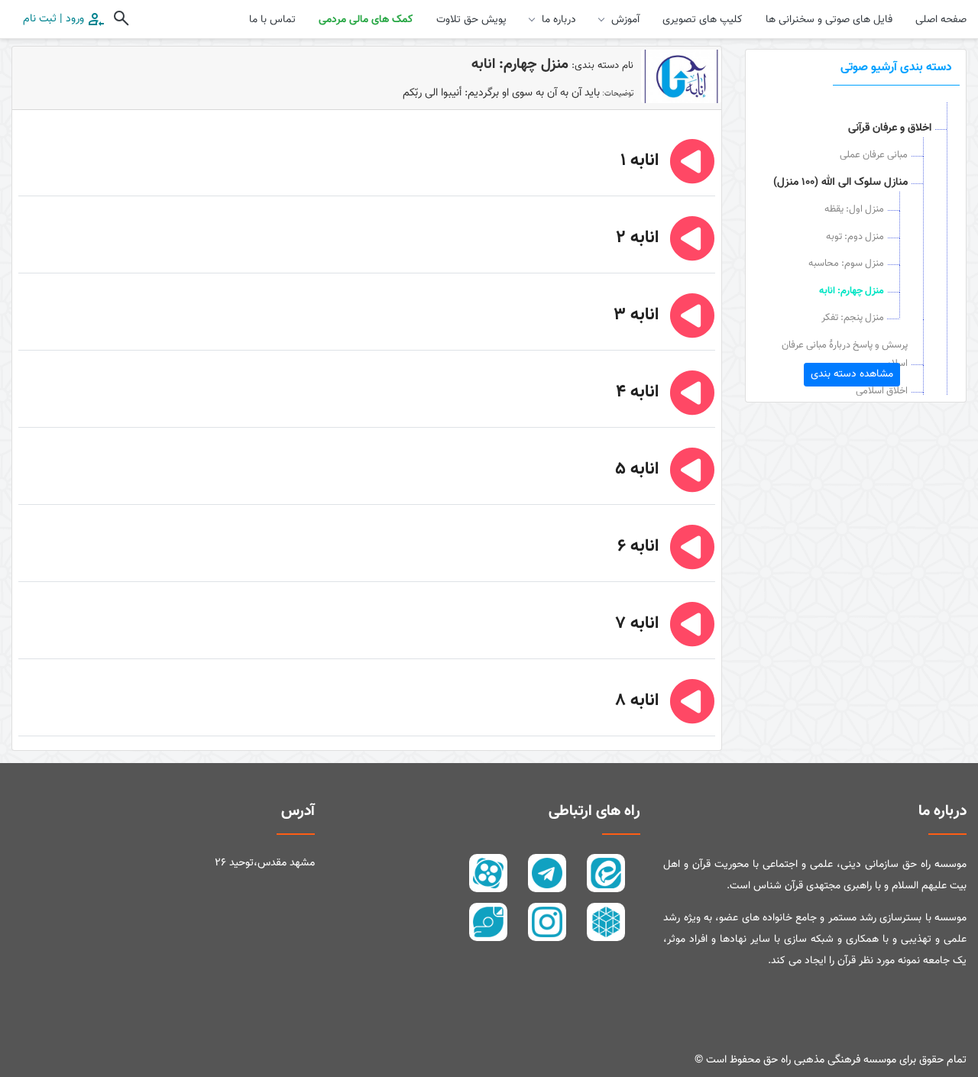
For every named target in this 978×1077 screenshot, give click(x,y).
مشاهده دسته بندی (852, 374)
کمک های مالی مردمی (366, 19)
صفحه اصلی (941, 19)
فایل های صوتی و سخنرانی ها (829, 19)
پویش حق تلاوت (471, 19)
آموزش (625, 19)
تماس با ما (272, 19)
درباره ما (559, 19)
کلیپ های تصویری (702, 19)
